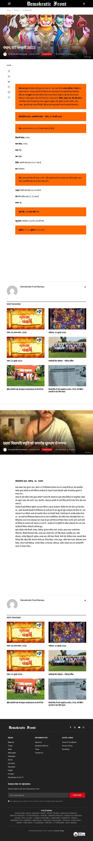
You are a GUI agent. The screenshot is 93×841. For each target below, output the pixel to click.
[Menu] (9, 3)
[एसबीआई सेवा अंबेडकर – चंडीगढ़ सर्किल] (67, 347)
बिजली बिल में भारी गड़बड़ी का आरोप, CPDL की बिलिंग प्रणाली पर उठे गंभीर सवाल (66, 390)
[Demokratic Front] (46, 3)
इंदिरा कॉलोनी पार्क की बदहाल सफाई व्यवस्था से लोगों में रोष (25, 389)
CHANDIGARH (46, 54)
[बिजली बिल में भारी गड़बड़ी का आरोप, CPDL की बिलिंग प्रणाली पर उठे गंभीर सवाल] (67, 375)
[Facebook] (9, 71)
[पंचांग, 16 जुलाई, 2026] (25, 347)
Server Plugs (59, 831)
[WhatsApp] (9, 87)
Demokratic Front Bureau (18, 54)
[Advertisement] (51, 72)
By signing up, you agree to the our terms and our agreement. (36, 801)
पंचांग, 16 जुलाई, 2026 (14, 361)
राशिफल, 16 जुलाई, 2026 (57, 332)
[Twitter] (9, 76)
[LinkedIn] (9, 81)
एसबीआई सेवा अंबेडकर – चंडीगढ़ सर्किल (61, 361)
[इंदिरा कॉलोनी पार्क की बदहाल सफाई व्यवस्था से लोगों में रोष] (25, 375)
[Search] (84, 3)
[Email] (9, 92)
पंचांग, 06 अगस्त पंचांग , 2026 (17, 332)
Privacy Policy (50, 801)
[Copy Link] (9, 97)
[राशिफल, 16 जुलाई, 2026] (67, 318)
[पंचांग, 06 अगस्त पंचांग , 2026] (25, 318)
